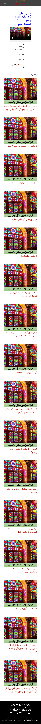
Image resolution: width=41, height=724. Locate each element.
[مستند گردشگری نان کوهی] (20, 593)
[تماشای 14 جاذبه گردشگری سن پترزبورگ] (20, 434)
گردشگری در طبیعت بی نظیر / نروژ (22, 146)
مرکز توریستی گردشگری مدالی (24, 219)
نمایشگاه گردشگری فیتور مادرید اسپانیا (21, 183)
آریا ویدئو (20, 64)
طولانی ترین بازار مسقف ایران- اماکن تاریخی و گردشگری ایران (21, 530)
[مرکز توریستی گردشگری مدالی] (20, 204)
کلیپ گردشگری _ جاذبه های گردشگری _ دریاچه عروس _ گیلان (21, 411)
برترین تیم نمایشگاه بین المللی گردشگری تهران (24, 570)
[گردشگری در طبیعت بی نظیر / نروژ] (20, 131)
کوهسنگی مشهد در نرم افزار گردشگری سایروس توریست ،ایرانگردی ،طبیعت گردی (21, 648)
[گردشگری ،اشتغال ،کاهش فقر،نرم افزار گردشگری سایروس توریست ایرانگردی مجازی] (20, 673)
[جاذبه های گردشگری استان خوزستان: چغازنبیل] (20, 473)
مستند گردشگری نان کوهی (26, 608)
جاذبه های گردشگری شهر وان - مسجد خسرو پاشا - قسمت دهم (21, 334)
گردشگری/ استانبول (28, 256)
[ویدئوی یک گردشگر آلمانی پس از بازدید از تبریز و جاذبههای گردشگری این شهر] (20, 91)
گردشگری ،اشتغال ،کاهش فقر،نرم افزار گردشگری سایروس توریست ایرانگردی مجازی (21, 692)
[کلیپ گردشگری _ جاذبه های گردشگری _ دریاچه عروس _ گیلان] (20, 394)
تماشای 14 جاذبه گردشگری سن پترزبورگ (23, 450)
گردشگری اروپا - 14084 (27, 372)
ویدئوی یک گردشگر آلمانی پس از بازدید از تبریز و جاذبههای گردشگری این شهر (20, 108)
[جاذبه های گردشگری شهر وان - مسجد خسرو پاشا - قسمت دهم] (20, 317)
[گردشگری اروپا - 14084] (20, 357)
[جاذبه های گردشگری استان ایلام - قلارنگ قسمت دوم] (20, 277)
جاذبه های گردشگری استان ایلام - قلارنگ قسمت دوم (23, 294)
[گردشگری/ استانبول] (20, 241)
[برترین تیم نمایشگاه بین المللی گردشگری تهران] (20, 553)
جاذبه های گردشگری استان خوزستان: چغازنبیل (21, 490)
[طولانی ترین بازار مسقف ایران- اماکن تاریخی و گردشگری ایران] (20, 513)
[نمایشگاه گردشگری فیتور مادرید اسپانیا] (20, 167)
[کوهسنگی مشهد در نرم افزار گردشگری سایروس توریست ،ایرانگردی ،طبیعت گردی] (20, 630)
